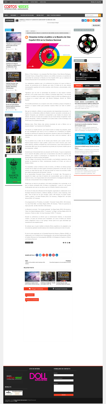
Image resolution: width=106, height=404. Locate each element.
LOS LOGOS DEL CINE (80, 169)
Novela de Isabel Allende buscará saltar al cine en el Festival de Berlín (13, 106)
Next (99, 72)
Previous (75, 72)
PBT (16, 401)
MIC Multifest (40, 15)
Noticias (33, 31)
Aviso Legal (43, 2)
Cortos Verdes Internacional (20, 400)
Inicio (6, 2)
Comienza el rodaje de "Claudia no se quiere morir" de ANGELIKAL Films (37, 19)
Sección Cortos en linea (27, 15)
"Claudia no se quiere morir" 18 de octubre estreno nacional (13, 45)
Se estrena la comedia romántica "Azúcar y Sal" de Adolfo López (86, 125)
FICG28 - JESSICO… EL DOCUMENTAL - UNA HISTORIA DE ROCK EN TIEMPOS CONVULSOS (87, 102)
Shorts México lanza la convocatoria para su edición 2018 (86, 78)
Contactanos (34, 2)
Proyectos (25, 2)
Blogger (57, 22)
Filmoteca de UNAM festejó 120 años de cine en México (87, 147)
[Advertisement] (48, 352)
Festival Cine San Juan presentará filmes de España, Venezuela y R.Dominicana (12, 85)
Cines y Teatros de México (54, 15)
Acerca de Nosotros (15, 2)
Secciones (13, 15)
